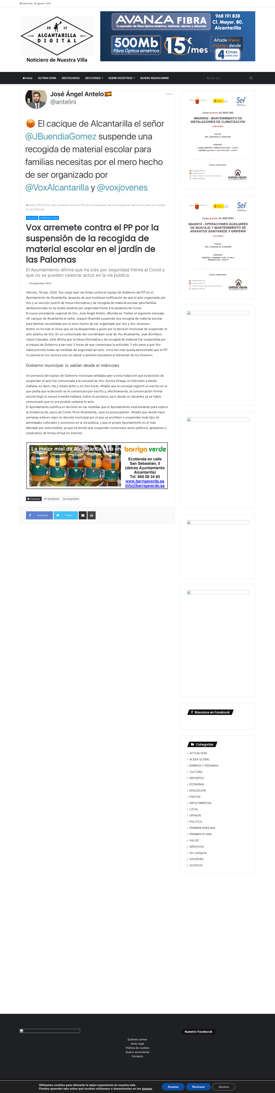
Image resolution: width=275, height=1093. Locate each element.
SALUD (194, 840)
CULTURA (195, 771)
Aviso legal (137, 1043)
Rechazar (198, 1086)
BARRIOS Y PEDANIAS (203, 765)
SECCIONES (92, 78)
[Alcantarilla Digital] (57, 39)
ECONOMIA (196, 784)
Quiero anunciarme (137, 1052)
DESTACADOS (71, 78)
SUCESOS (196, 865)
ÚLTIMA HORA (47, 78)
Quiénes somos (137, 1039)
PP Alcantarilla (51, 498)
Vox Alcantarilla (71, 498)
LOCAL (193, 809)
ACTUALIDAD (198, 753)
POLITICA (43, 205)
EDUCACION (197, 790)
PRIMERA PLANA (49, 217)
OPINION (195, 815)
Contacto (137, 1056)
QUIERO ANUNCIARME (154, 78)
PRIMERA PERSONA (202, 827)
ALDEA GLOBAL (199, 759)
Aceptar (173, 1086)
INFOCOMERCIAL (200, 803)
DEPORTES (196, 778)
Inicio (28, 78)
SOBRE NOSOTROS (120, 78)
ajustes (147, 1088)
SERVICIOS (196, 846)
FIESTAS (195, 796)
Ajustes (224, 1086)
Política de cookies (137, 1047)
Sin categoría (198, 852)
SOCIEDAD (196, 859)
